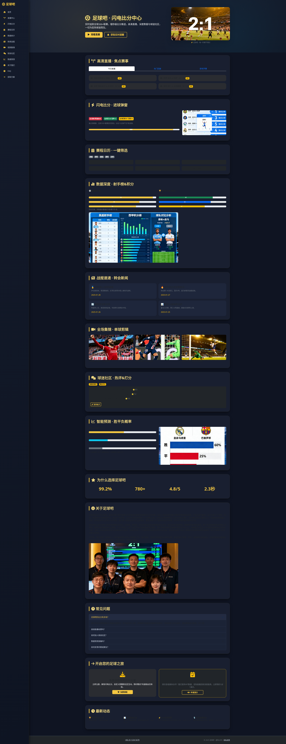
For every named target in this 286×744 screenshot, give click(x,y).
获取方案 (11, 77)
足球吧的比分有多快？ (100, 617)
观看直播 (95, 34)
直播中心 (11, 18)
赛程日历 (11, 30)
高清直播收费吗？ (98, 629)
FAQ (9, 71)
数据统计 (11, 35)
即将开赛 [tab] (203, 68)
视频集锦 (11, 47)
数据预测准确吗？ (98, 641)
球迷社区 (11, 53)
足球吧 (10, 4)
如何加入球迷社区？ (99, 635)
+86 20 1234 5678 (132, 740)
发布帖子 (96, 404)
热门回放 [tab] (157, 68)
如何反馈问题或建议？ (100, 647)
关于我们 (11, 65)
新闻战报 (11, 41)
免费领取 (123, 692)
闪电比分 (11, 24)
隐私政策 (227, 740)
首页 (9, 12)
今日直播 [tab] (111, 68)
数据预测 (11, 59)
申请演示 (194, 692)
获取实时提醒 (117, 34)
